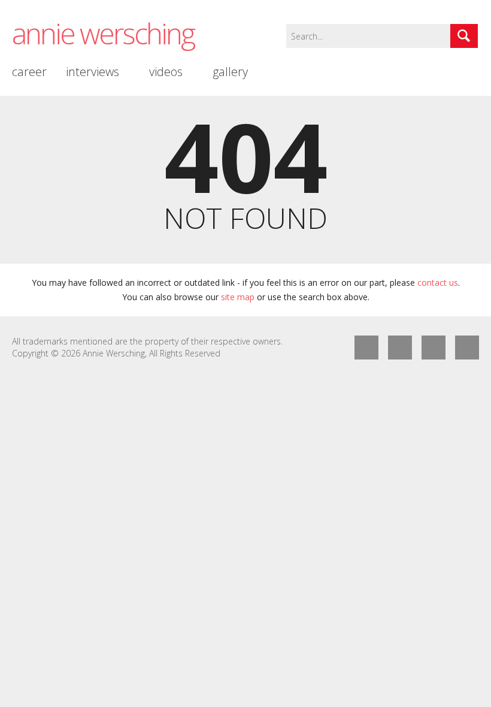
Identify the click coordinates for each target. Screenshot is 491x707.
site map (237, 297)
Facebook (366, 347)
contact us (437, 282)
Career (29, 72)
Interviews (92, 72)
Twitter (400, 347)
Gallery (230, 72)
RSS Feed (433, 347)
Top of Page (467, 347)
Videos (166, 72)
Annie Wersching (103, 33)
